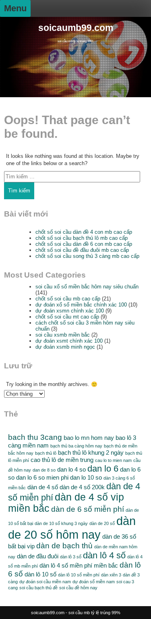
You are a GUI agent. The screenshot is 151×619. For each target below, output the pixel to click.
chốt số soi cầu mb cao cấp (67, 299)
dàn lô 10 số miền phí (78, 574)
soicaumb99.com (75, 28)
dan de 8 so (44, 470)
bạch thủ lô (45, 453)
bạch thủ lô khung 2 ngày (91, 452)
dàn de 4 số (42, 487)
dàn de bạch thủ (64, 545)
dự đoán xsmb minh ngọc (65, 347)
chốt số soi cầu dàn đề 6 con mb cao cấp (83, 244)
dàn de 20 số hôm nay (72, 527)
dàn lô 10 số (40, 574)
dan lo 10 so (86, 477)
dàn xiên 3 (111, 574)
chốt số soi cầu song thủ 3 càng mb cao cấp (87, 256)
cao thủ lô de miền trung (62, 459)
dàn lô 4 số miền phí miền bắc (78, 565)
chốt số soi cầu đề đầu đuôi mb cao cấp (82, 250)
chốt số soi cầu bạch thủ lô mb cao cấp (81, 238)
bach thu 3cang (35, 437)
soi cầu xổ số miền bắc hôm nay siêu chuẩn (87, 287)
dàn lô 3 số (70, 556)
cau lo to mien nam (113, 460)
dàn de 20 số (102, 523)
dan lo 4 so (71, 469)
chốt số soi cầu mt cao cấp (67, 317)
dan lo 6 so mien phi (42, 477)
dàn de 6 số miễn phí (87, 509)
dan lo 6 (102, 469)
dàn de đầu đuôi (37, 556)
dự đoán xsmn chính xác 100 (69, 311)
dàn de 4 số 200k (82, 487)
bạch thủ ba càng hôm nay (76, 445)
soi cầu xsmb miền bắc (62, 335)
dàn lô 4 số (104, 555)
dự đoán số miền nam (93, 581)
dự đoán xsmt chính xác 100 (69, 341)
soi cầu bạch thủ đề (38, 587)
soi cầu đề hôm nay (78, 587)
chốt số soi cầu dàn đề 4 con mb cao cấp (83, 232)
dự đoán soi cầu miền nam (45, 581)
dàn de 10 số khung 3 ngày (61, 523)
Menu (15, 8)
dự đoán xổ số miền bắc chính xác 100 (81, 305)
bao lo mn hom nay (89, 437)
